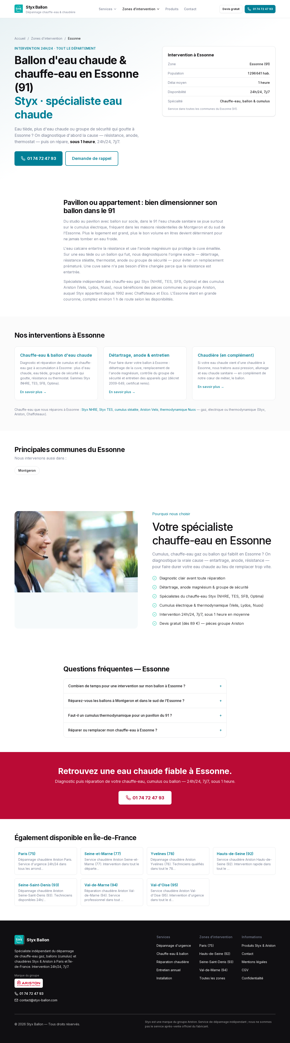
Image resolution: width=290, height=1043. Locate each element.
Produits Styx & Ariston (259, 945)
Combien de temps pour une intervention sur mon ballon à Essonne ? (145, 686)
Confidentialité (252, 978)
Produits (172, 9)
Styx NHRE (89, 409)
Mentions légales (254, 962)
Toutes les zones (212, 978)
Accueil (19, 38)
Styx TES (106, 409)
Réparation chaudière (173, 962)
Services (105, 9)
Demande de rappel (91, 158)
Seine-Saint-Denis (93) (216, 962)
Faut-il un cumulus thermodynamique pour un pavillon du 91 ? (145, 715)
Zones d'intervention (138, 9)
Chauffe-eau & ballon (172, 954)
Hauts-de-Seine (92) (214, 954)
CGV (245, 970)
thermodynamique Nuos (178, 409)
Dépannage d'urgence (174, 945)
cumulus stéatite (126, 409)
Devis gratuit (230, 9)
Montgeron (27, 470)
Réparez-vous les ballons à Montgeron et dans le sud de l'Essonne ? (145, 700)
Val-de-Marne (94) (213, 970)
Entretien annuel (169, 970)
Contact (190, 9)
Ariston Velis (149, 409)
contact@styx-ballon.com (38, 1000)
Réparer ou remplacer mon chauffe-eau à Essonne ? (145, 730)
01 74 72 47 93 (263, 9)
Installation (164, 978)
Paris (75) (206, 945)
